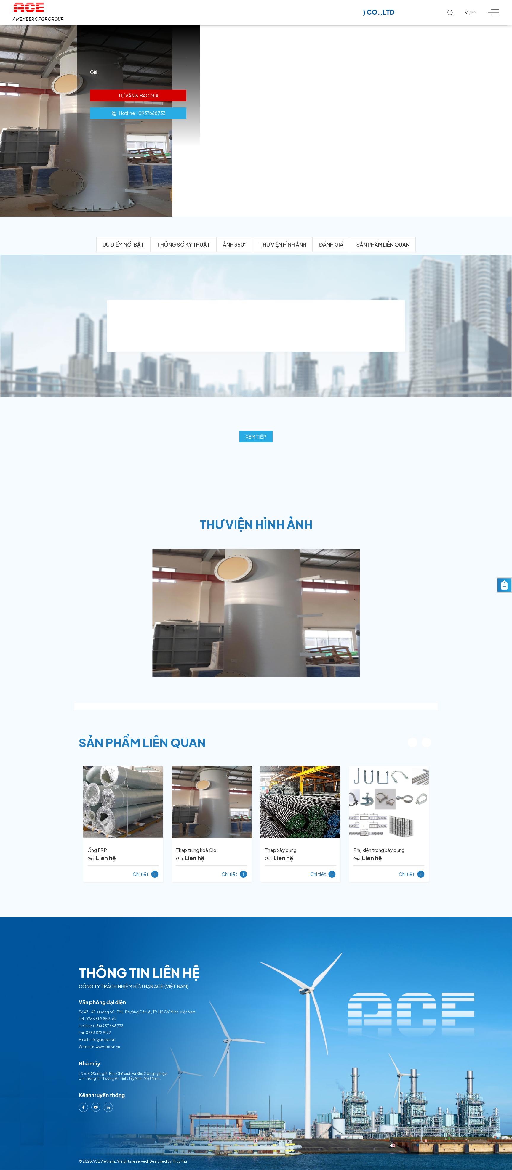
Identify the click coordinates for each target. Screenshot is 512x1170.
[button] (413, 742)
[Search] (450, 13)
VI (466, 12)
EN (474, 12)
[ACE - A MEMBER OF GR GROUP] (38, 7)
